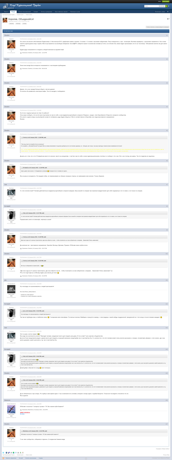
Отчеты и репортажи (46, 11)
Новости (6, 11)
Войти (159, 1)
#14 (167, 349)
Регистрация (166, 1)
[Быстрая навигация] (168, 12)
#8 (167, 206)
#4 (167, 106)
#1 (167, 35)
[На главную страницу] (25, 6)
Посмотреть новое (160, 11)
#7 (167, 184)
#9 (167, 230)
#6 (167, 160)
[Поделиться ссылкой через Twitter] (3, 452)
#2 (167, 59)
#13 (167, 327)
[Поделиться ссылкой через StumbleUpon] (13, 452)
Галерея (36, 11)
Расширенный (168, 6)
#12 (167, 304)
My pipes (22, 413)
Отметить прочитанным (30, 458)
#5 (167, 130)
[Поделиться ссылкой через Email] (16, 452)
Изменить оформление (11, 458)
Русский (21, 458)
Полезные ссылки (75, 11)
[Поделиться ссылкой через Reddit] (11, 452)
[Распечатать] (18, 452)
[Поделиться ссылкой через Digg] (6, 452)
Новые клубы (29, 454)
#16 (167, 400)
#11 (167, 280)
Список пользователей (24, 11)
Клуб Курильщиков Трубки (9, 454)
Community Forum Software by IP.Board (160, 458)
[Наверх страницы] (86, 458)
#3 (167, 83)
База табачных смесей (61, 11)
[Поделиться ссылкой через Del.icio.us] (9, 452)
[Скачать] (20, 452)
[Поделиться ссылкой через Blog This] (23, 452)
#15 (167, 373)
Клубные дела (20, 454)
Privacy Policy (166, 454)
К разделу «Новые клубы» (162, 448)
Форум (13, 11)
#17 (167, 424)
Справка (41, 458)
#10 (167, 253)
